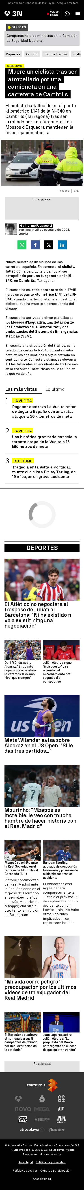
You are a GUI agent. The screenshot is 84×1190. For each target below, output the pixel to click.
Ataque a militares (68, 2)
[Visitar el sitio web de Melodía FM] (61, 1119)
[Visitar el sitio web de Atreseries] (61, 1109)
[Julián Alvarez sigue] (61, 650)
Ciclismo (32, 54)
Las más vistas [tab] (21, 389)
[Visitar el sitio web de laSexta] (42, 1098)
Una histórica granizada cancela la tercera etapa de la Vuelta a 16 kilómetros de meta (44, 441)
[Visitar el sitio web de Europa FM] (42, 1119)
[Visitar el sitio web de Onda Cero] (23, 1119)
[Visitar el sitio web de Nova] (23, 1109)
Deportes (42, 548)
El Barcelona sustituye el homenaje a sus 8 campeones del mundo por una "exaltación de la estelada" (21, 1042)
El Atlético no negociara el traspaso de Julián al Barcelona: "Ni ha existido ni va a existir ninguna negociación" (38, 615)
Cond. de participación (55, 1170)
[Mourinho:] (42, 786)
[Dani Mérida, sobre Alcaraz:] (22, 650)
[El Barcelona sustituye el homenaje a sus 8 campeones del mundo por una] (22, 1022)
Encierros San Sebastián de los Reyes (31, 2)
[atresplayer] (67, 14)
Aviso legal (26, 1162)
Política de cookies (25, 1170)
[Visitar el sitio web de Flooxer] (57, 1129)
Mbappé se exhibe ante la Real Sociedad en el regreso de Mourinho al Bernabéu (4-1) (21, 868)
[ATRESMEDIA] (42, 1085)
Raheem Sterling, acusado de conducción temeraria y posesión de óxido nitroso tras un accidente (60, 870)
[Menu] (78, 13)
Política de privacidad (51, 1162)
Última (54, 13)
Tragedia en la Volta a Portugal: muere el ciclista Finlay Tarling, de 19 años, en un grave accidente (44, 472)
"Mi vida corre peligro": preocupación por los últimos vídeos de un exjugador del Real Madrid (40, 990)
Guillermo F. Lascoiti (36, 226)
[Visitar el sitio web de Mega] (42, 1109)
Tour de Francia (55, 54)
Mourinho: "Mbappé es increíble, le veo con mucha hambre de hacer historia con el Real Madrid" (40, 818)
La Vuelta (22, 401)
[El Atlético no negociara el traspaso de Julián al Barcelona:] (42, 580)
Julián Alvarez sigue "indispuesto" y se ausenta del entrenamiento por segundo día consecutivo (57, 672)
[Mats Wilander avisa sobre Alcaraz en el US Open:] (42, 716)
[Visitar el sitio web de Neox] (61, 1098)
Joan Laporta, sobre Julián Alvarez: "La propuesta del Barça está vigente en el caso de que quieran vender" (59, 1042)
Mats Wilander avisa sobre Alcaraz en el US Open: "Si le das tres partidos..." (38, 745)
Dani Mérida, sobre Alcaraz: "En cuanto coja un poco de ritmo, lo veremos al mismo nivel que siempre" (20, 670)
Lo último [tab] (55, 389)
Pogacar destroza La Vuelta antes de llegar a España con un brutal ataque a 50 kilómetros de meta (44, 411)
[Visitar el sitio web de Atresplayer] (32, 1129)
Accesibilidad (42, 1179)
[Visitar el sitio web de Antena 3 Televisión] (23, 1098)
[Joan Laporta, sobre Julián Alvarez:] (61, 1022)
